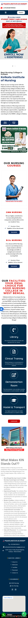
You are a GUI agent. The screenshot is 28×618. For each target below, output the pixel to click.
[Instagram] (15, 589)
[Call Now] (4, 615)
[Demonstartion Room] (14, 375)
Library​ (14, 336)
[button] (7, 12)
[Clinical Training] (14, 352)
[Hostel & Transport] (14, 400)
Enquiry (1, 309)
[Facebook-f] (12, 589)
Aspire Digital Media (22, 616)
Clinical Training (14, 358)
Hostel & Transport (14, 407)
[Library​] (14, 330)
